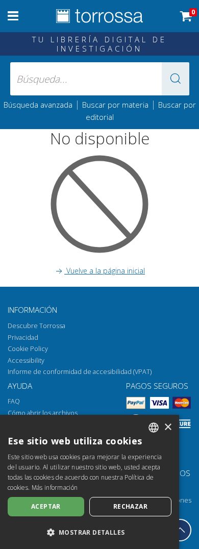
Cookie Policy (28, 348)
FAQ (14, 401)
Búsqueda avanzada (38, 104)
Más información (55, 487)
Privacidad (23, 337)
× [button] (167, 427)
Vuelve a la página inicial (104, 271)
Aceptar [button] (46, 506)
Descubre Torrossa (36, 325)
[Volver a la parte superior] (180, 530)
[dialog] (89, 482)
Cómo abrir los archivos (43, 413)
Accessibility (26, 360)
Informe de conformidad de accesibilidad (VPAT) (80, 371)
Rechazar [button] (130, 506)
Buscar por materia (115, 104)
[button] (175, 78)
